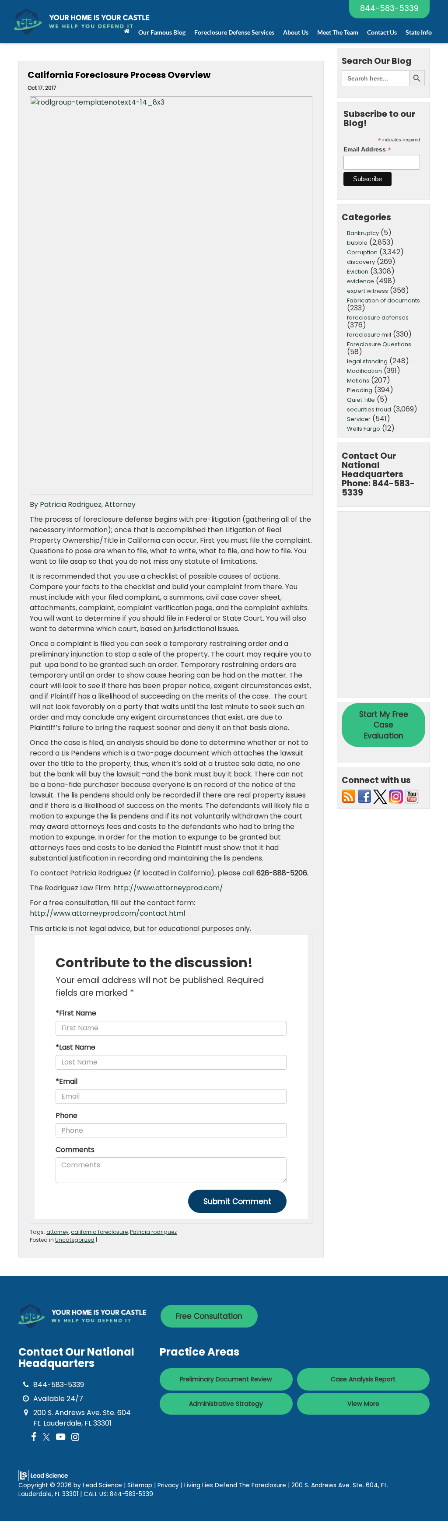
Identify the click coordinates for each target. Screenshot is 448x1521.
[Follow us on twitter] (380, 796)
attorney (57, 1232)
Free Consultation (209, 1316)
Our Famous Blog (162, 32)
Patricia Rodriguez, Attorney (88, 504)
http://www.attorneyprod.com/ (168, 888)
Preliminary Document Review (226, 1379)
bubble (357, 243)
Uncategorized (74, 1239)
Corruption (362, 252)
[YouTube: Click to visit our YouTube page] (60, 1437)
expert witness (367, 291)
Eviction (357, 271)
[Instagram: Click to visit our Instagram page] (75, 1437)
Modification (364, 371)
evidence (360, 281)
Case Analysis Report (363, 1379)
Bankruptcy (363, 233)
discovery (361, 262)
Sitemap (139, 1485)
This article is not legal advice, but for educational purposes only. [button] (140, 929)
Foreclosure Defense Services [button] (234, 32)
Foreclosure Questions (379, 344)
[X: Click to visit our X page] (46, 1437)
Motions (358, 380)
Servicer (359, 419)
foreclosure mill (369, 334)
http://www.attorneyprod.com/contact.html (107, 913)
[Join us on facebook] (364, 796)
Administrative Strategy (226, 1403)
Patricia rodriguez (153, 1232)
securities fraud (369, 409)
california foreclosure (99, 1232)
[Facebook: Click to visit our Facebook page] (34, 1437)
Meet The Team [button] (337, 32)
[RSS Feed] (349, 796)
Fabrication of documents (383, 300)
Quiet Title (361, 400)
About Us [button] (295, 32)
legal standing (367, 361)
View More (363, 1403)
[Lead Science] (43, 1475)
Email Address (367, 149)
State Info (419, 32)
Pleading (359, 390)
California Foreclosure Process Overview (119, 75)
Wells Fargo (363, 429)
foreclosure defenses (378, 317)
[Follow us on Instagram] (396, 796)
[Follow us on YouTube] (412, 796)
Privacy (168, 1485)
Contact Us (382, 32)
